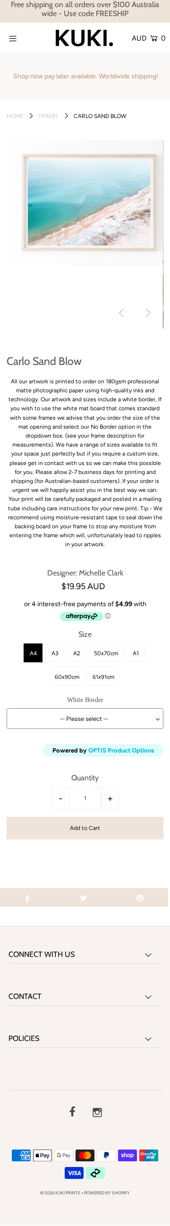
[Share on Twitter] (83, 897)
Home (15, 116)
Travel (48, 116)
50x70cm (106, 653)
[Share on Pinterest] (139, 897)
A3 (55, 653)
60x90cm (67, 677)
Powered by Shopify (107, 1192)
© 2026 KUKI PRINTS (60, 1192)
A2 (76, 653)
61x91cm (103, 677)
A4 (33, 653)
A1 (136, 653)
